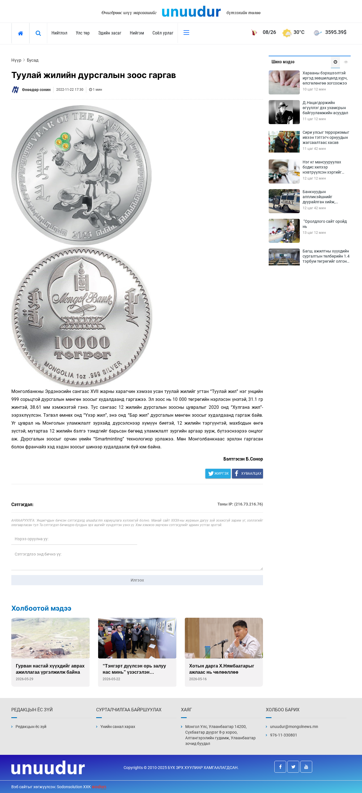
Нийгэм (137, 33)
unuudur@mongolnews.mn (294, 726)
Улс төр (83, 33)
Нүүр (16, 60)
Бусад (32, 60)
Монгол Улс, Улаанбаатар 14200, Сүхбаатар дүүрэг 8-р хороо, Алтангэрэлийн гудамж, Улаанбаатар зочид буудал (220, 735)
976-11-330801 (283, 735)
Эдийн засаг (109, 33)
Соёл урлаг (162, 33)
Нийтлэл (59, 33)
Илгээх (137, 580)
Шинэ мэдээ (283, 61)
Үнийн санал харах (117, 726)
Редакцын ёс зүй (31, 726)
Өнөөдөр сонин (36, 89)
